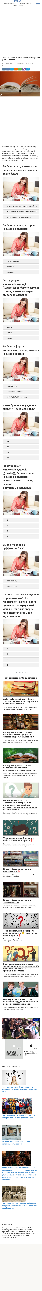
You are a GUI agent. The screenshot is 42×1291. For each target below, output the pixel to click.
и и (8, 458)
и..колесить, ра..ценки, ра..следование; (22, 211)
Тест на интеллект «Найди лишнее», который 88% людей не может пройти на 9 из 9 (20, 1089)
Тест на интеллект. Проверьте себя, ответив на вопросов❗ (18, 839)
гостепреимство (13, 261)
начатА (9, 327)
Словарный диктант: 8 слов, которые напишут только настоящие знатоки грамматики (19, 767)
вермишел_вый (13, 581)
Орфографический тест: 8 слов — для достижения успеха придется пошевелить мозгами (20, 701)
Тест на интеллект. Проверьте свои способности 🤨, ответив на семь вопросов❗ (20, 933)
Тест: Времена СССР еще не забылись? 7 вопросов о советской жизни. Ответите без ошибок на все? (21, 1205)
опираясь (10, 267)
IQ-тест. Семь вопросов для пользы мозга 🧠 (17, 870)
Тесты (4, 66)
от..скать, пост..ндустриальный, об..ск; (22, 206)
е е (8, 452)
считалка (10, 272)
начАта (9, 338)
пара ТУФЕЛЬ (12, 386)
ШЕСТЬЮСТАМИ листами (17, 397)
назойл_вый (12, 586)
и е (8, 441)
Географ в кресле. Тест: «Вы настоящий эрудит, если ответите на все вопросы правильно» (20, 1001)
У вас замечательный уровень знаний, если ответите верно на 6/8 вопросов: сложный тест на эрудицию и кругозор (21, 967)
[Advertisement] (21, 29)
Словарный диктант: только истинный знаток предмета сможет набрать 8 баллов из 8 (18, 734)
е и (8, 447)
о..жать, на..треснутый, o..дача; (19, 217)
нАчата (9, 333)
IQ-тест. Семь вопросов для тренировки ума (17, 901)
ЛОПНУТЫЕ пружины (15, 392)
